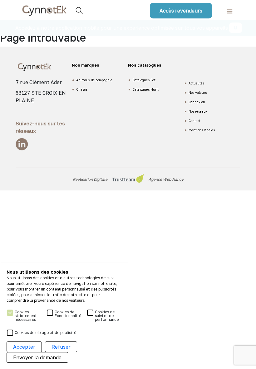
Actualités (196, 83)
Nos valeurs (198, 92)
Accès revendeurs (181, 11)
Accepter (24, 347)
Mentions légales (202, 130)
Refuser (61, 347)
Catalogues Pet (143, 80)
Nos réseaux (198, 111)
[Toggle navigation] (230, 10)
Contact (194, 121)
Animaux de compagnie (94, 80)
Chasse (81, 89)
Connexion (197, 102)
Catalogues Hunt (145, 89)
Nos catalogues (144, 65)
